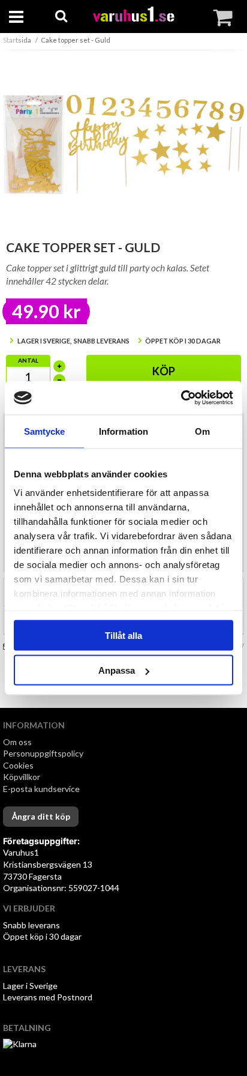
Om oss (17, 742)
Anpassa (116, 670)
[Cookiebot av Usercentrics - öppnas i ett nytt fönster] (180, 398)
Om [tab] (202, 431)
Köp (163, 371)
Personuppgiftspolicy (43, 753)
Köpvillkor (21, 777)
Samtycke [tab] (44, 431)
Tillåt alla (123, 635)
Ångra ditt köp (40, 816)
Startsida (17, 40)
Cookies (18, 765)
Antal (28, 360)
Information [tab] (123, 431)
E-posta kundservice (42, 789)
